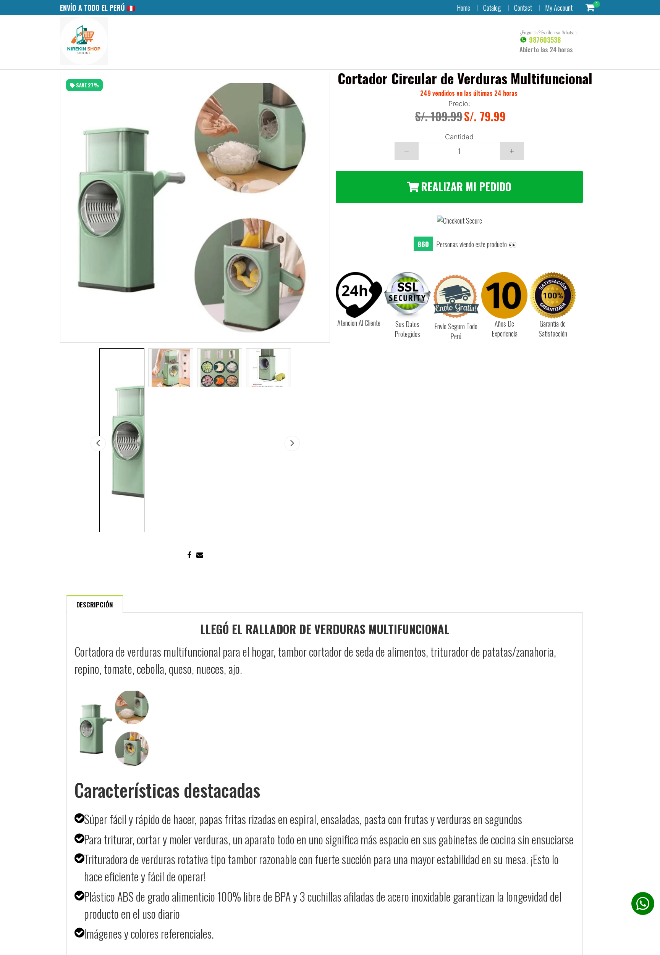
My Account (559, 8)
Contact (523, 8)
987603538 (544, 40)
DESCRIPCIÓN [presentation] (94, 604)
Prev (98, 443)
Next (292, 443)
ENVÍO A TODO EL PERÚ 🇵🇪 (97, 8)
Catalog (492, 8)
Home (463, 8)
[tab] (95, 603)
